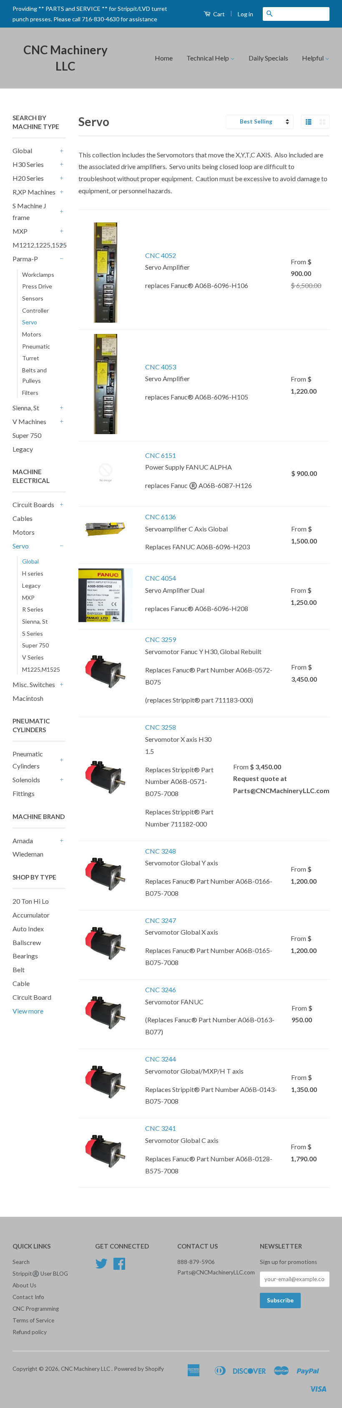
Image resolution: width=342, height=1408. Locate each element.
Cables (23, 518)
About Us (24, 1285)
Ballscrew (27, 942)
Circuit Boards (33, 504)
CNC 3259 (160, 639)
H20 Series (28, 178)
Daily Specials (268, 58)
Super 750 (27, 435)
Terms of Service (33, 1320)
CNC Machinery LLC (65, 58)
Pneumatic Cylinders (28, 760)
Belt (19, 969)
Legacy (23, 449)
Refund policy (30, 1332)
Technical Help (208, 58)
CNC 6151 (160, 455)
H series (32, 573)
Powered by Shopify (139, 1368)
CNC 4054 (160, 578)
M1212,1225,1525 (35, 245)
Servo (29, 322)
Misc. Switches (34, 684)
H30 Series (28, 164)
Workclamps (38, 274)
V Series (33, 657)
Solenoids (26, 780)
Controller (35, 310)
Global (22, 150)
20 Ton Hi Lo (31, 901)
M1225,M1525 (41, 669)
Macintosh (28, 698)
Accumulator (31, 915)
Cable (21, 983)
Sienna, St (26, 408)
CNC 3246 (160, 989)
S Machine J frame (29, 212)
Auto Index (28, 929)
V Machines (29, 421)
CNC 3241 (160, 1128)
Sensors (32, 298)
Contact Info (28, 1297)
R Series (32, 609)
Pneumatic (36, 346)
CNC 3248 (160, 851)
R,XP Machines (34, 192)
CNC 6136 (160, 517)
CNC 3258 (160, 727)
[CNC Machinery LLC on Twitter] (101, 1266)
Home (164, 58)
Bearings (25, 956)
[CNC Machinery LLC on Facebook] (119, 1266)
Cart (218, 14)
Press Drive (37, 286)
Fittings (24, 793)
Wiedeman (28, 854)
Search (21, 1262)
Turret (30, 357)
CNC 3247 (160, 920)
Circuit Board (32, 997)
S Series (32, 633)
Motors (31, 334)
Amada (23, 840)
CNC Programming (36, 1308)
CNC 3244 (160, 1059)
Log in (245, 14)
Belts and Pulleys (34, 375)
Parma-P (25, 259)
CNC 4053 (160, 367)
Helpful (313, 58)
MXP (20, 231)
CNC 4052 (160, 255)
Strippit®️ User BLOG (40, 1273)
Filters (30, 392)
